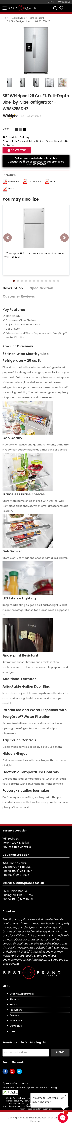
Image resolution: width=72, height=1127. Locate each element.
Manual (11, 189)
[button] (14, 281)
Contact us (16, 1025)
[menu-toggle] (5, 8)
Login (13, 1031)
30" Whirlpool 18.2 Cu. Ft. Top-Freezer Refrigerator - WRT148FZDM (34, 255)
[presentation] (7, 237)
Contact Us (15, 161)
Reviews (14, 1015)
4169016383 (39, 164)
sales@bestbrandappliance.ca (45, 161)
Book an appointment (21, 993)
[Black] (24, 129)
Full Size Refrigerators (18, 21)
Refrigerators (37, 17)
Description (13, 288)
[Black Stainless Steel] (16, 129)
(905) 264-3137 (22, 871)
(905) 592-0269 (22, 899)
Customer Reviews (19, 296)
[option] (36, 51)
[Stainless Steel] (20, 129)
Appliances (18, 17)
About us (15, 999)
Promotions (16, 1009)
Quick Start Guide (34, 181)
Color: (6, 128)
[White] (28, 129)
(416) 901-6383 (21, 847)
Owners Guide (13, 181)
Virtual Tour (16, 1020)
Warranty (53, 181)
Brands (14, 1004)
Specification (41, 288)
